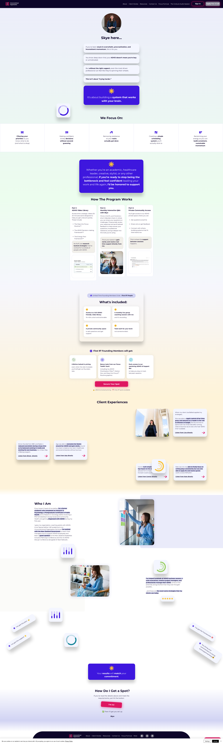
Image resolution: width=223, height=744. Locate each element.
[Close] (221, 741)
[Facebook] (142, 736)
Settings (207, 741)
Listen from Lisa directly (184, 432)
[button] (143, 4)
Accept (215, 741)
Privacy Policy (69, 741)
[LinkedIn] (152, 736)
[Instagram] (147, 736)
